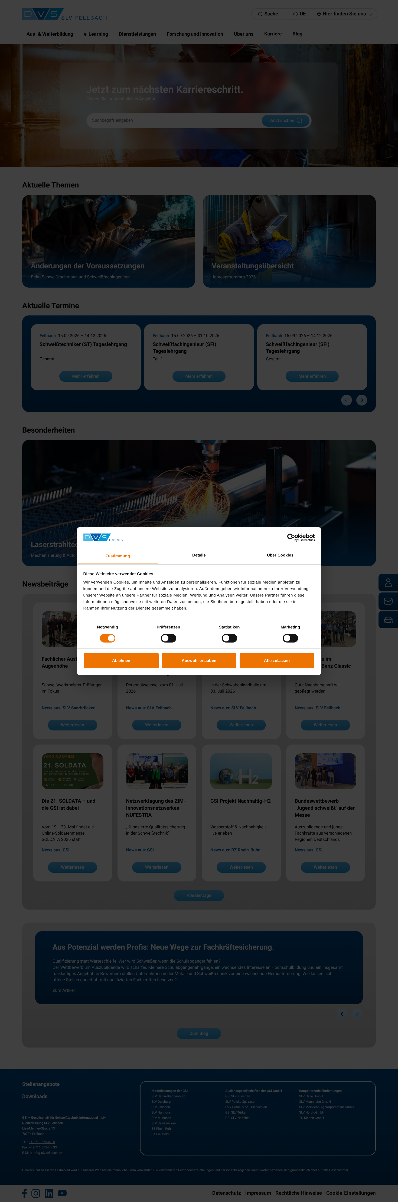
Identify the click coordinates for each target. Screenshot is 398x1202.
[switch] (168, 638)
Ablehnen (121, 660)
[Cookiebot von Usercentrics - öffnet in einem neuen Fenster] (291, 538)
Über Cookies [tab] (280, 555)
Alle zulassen (276, 660)
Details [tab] (199, 555)
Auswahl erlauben (199, 660)
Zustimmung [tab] (118, 556)
